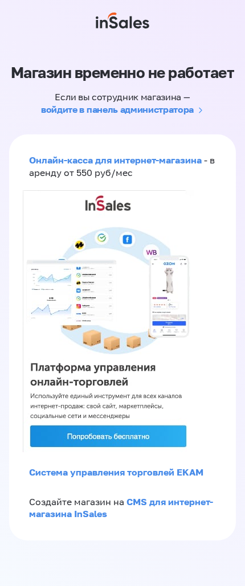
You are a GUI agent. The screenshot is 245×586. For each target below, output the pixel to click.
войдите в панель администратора (117, 109)
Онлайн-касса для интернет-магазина (115, 160)
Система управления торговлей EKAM (116, 472)
